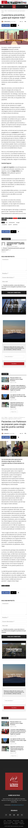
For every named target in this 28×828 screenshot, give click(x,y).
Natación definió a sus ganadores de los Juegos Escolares (16, 379)
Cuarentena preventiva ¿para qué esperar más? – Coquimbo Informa (15, 244)
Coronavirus (4, 219)
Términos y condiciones (8, 822)
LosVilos (19, 218)
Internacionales (16, 820)
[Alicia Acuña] (2, 21)
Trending (23, 218)
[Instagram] (10, 814)
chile (6, 222)
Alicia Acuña (7, 21)
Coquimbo (10, 218)
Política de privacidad (19, 822)
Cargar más (13, 411)
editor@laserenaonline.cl (17, 805)
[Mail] (14, 815)
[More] (18, 25)
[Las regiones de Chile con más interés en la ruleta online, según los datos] (5, 396)
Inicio (2, 10)
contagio (17, 222)
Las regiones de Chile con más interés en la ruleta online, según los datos (18, 396)
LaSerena (15, 218)
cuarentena (15, 224)
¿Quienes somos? (7, 823)
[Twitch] (18, 815)
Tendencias (22, 823)
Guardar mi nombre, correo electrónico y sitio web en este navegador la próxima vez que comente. (13, 287)
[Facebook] (6, 815)
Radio (22, 820)
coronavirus (4, 224)
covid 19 (9, 224)
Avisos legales (15, 823)
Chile (6, 10)
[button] (2, 7)
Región (6, 218)
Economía (9, 820)
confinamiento (12, 222)
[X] (21, 815)
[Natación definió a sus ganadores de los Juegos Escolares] (5, 379)
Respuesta (3, 251)
